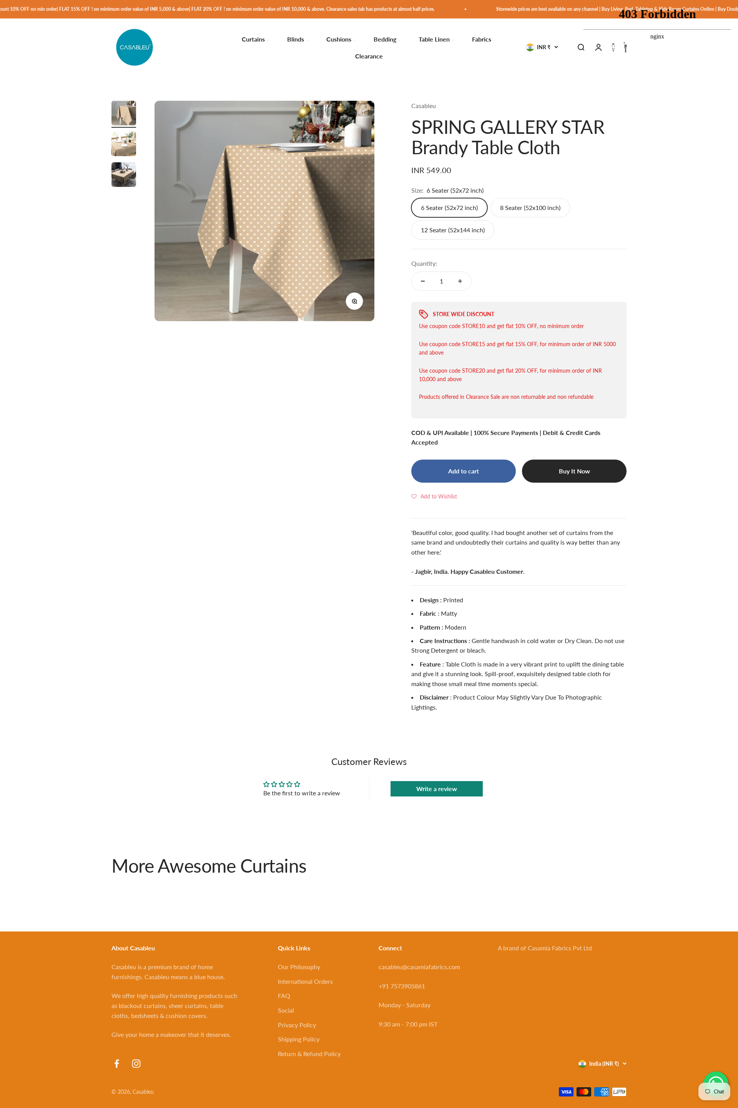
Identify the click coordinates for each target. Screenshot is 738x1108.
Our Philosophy (299, 966)
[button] (434, 496)
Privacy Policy (297, 1024)
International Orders (305, 981)
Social (286, 1010)
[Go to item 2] (123, 145)
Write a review (436, 788)
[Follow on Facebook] (116, 1063)
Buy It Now (574, 471)
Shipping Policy (298, 1039)
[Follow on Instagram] (136, 1063)
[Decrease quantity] (423, 281)
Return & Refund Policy (309, 1053)
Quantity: (424, 263)
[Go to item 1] (123, 114)
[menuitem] (256, 38)
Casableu (423, 105)
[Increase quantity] (460, 281)
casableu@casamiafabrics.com (419, 966)
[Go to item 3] (123, 175)
